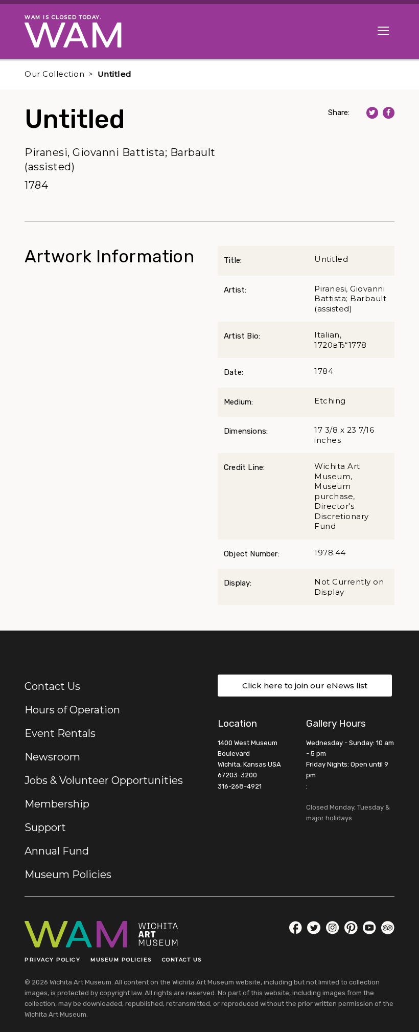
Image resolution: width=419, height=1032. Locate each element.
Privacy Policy (52, 959)
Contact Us (52, 686)
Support (45, 827)
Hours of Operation (72, 710)
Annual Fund (57, 851)
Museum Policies (68, 874)
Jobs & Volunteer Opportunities (104, 780)
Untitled (115, 74)
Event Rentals (60, 733)
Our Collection (54, 74)
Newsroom (52, 757)
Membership (57, 804)
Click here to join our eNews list (304, 685)
